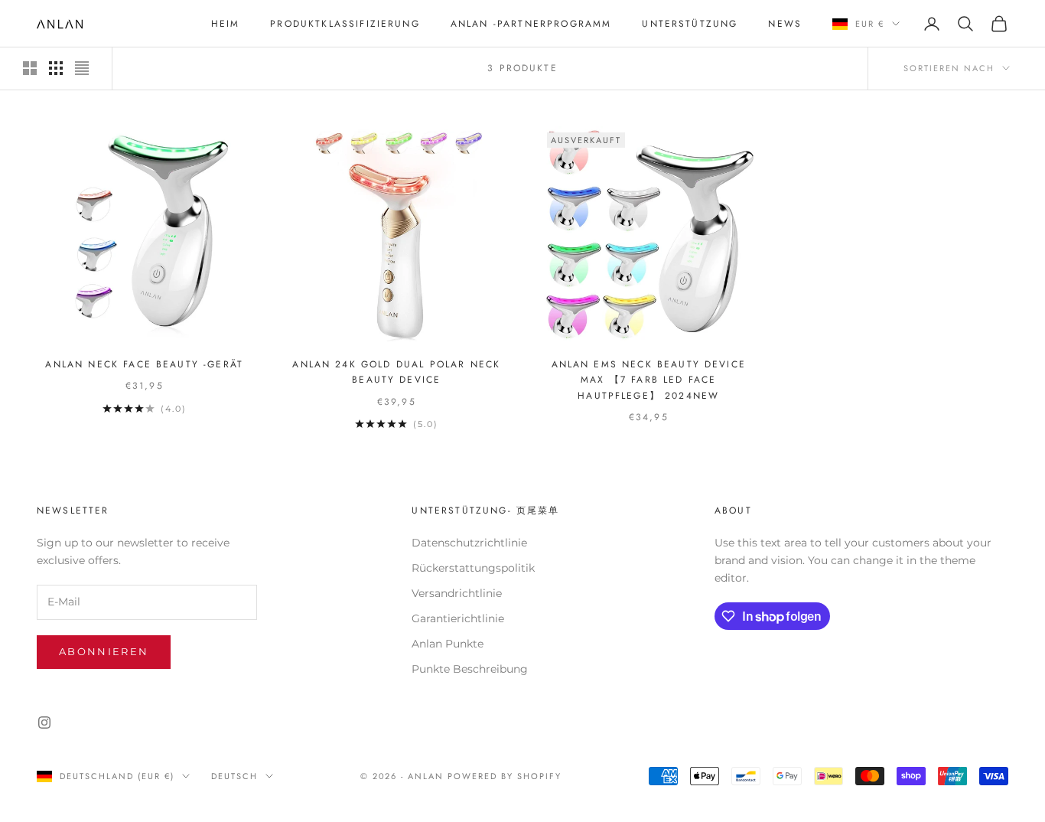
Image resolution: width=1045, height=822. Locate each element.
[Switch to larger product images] (30, 68)
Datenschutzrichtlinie (469, 543)
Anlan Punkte (447, 644)
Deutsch (234, 776)
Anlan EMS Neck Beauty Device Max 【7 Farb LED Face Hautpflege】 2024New (649, 380)
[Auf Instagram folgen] (44, 722)
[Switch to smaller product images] (56, 68)
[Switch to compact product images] (82, 68)
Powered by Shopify (505, 776)
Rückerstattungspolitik (473, 568)
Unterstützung (689, 24)
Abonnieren (103, 651)
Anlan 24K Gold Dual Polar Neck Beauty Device (396, 372)
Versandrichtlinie (457, 593)
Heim (225, 24)
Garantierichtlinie (458, 618)
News (785, 24)
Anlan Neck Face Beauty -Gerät (144, 364)
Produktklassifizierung (345, 24)
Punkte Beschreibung (470, 669)
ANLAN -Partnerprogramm (531, 24)
